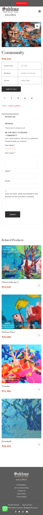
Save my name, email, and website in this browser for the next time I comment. (21, 195)
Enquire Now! (22, 3)
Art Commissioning (22, 488)
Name (8, 171)
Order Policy (21, 494)
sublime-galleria (14, 106)
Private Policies (13, 505)
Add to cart (11, 89)
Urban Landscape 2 (10, 282)
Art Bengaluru (21, 485)
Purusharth (6, 441)
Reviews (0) (10, 117)
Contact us (21, 491)
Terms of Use (27, 505)
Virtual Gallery (21, 497)
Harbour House (8, 332)
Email (7, 181)
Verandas (6, 386)
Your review (10, 153)
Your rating (10, 145)
